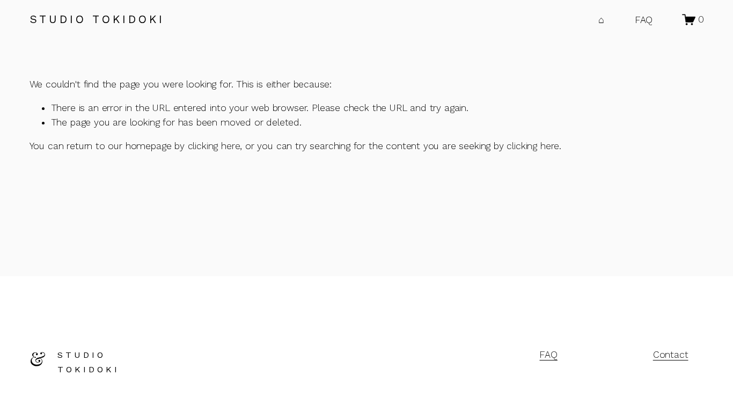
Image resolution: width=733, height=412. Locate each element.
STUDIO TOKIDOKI (97, 19)
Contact (670, 354)
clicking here (214, 146)
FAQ (644, 19)
